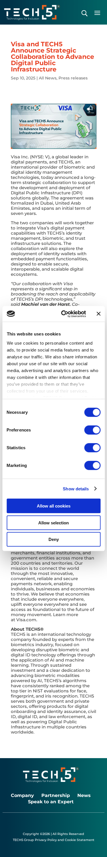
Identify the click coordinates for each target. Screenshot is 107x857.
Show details (76, 488)
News (84, 796)
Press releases (73, 78)
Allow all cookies (53, 506)
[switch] (92, 430)
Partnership (55, 796)
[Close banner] (98, 314)
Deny (54, 539)
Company (22, 796)
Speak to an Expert (51, 802)
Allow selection (53, 522)
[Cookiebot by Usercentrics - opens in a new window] (64, 313)
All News (47, 78)
